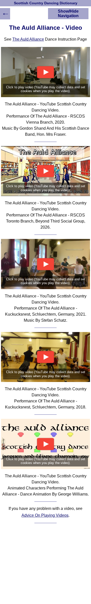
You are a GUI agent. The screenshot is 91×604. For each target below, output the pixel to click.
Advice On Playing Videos (45, 515)
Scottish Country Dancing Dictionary (45, 3)
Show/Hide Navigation (68, 13)
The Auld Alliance (28, 39)
